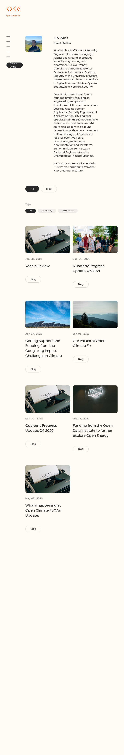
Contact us (12, 56)
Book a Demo (13, 65)
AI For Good (68, 210)
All (32, 188)
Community (12, 51)
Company (47, 210)
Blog (49, 188)
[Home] (13, 11)
